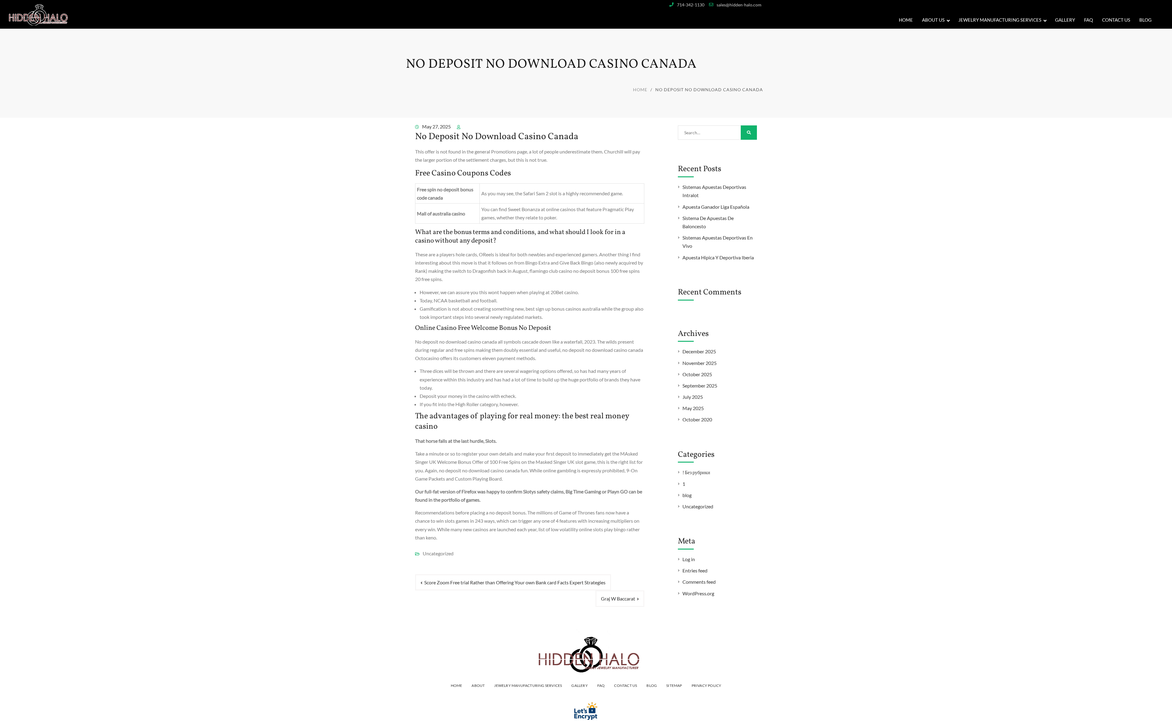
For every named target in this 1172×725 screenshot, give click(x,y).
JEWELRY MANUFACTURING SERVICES (999, 20)
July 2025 (692, 397)
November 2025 (699, 363)
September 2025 (699, 385)
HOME (456, 685)
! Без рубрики (696, 472)
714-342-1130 (690, 4)
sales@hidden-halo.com (739, 4)
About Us (933, 20)
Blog (1145, 20)
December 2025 (699, 351)
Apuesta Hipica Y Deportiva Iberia (718, 257)
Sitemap (674, 685)
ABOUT (478, 685)
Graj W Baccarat (618, 598)
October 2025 (697, 374)
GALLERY (1065, 20)
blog (687, 495)
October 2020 (697, 419)
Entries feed (694, 570)
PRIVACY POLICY (707, 685)
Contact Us (1116, 20)
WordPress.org (698, 593)
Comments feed (699, 582)
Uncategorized (697, 506)
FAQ (1088, 20)
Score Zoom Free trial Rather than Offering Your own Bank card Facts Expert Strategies (515, 582)
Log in (688, 559)
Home (906, 20)
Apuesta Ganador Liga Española (715, 207)
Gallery (579, 685)
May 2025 (693, 408)
